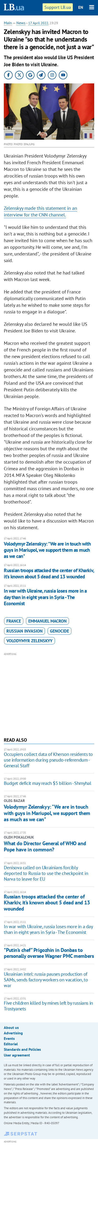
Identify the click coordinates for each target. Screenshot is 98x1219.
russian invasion (24, 631)
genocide (59, 631)
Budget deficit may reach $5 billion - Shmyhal (47, 783)
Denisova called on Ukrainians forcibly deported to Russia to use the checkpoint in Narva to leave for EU (46, 873)
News (20, 22)
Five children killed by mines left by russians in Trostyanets (48, 1006)
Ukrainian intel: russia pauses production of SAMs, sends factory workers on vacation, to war (46, 980)
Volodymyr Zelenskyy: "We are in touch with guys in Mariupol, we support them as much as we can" (47, 550)
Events (9, 1038)
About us (11, 1027)
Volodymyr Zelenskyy (29, 640)
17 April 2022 (38, 23)
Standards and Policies (22, 1049)
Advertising (13, 1033)
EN (80, 7)
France (13, 621)
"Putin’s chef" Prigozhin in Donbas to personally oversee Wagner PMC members (49, 953)
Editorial (11, 1043)
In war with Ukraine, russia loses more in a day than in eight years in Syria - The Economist (45, 597)
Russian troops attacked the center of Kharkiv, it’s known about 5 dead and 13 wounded (49, 573)
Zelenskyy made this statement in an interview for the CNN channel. (40, 211)
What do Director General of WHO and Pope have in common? (45, 846)
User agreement (17, 1055)
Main (8, 22)
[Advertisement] (49, 694)
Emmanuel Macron (47, 621)
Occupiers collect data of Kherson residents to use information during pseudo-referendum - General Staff (48, 760)
